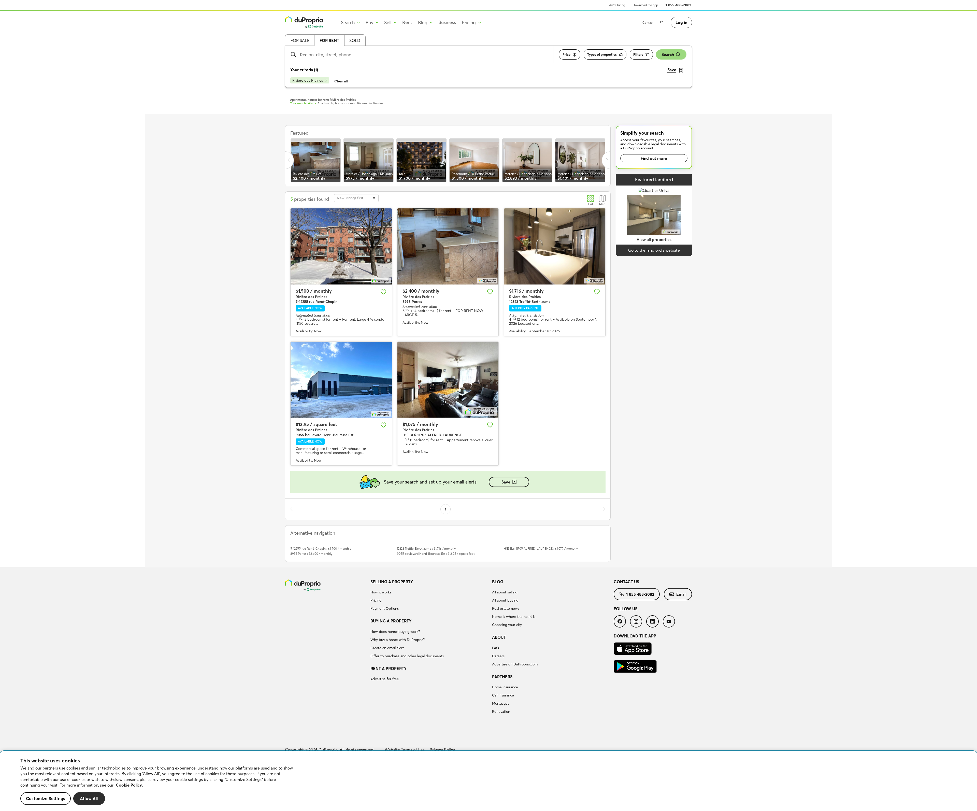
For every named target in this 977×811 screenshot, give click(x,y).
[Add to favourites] (383, 292)
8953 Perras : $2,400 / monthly (311, 554)
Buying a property (390, 620)
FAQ (495, 648)
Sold (354, 40)
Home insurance (505, 687)
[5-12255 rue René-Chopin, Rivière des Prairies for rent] (341, 246)
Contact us (626, 581)
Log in (681, 22)
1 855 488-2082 (678, 5)
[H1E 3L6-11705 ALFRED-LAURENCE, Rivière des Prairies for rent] (448, 380)
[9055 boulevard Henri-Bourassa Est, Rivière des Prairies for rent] (341, 380)
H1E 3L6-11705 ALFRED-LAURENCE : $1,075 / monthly (541, 548)
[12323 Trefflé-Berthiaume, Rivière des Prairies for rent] (554, 246)
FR (662, 22)
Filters (638, 54)
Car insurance (503, 695)
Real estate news (505, 608)
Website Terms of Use (405, 749)
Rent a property (388, 668)
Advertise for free (384, 679)
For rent (329, 40)
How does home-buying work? (395, 631)
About (499, 637)
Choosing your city (507, 624)
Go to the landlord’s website (654, 250)
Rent (407, 22)
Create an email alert (387, 648)
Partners (502, 676)
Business (447, 22)
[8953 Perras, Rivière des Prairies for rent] (448, 246)
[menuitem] (429, 596)
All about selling (504, 592)
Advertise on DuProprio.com (515, 664)
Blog (497, 581)
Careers (498, 656)
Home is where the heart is (513, 616)
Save (505, 482)
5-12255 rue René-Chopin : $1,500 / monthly (320, 548)
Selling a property (391, 581)
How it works (380, 592)
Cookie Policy (129, 785)
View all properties (654, 239)
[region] (488, 781)
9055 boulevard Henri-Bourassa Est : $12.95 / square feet (436, 554)
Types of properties (602, 54)
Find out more (654, 158)
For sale (300, 40)
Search (668, 54)
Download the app (645, 5)
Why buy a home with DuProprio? (397, 639)
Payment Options (384, 608)
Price (566, 54)
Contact (647, 22)
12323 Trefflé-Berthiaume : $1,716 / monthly (426, 548)
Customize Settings (45, 798)
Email (681, 594)
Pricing (375, 600)
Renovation (501, 711)
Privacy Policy (442, 749)
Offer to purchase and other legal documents (407, 656)
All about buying (505, 600)
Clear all (341, 81)
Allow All (89, 798)
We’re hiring (617, 5)
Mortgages (500, 703)
